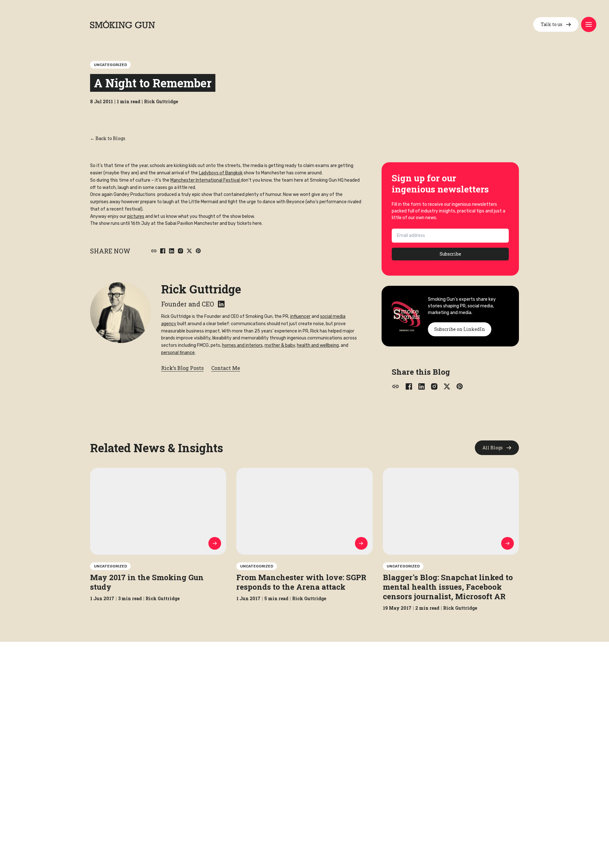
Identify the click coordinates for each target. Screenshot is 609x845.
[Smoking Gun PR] (122, 24)
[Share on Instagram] (180, 251)
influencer (300, 316)
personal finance (178, 352)
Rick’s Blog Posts (182, 368)
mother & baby (280, 345)
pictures (135, 216)
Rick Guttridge (201, 289)
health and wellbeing (318, 345)
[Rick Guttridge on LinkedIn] (221, 304)
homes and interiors (242, 345)
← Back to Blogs (107, 138)
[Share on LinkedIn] (171, 251)
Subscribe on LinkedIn (459, 329)
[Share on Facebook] (163, 251)
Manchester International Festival (205, 180)
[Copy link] (154, 251)
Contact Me (225, 368)
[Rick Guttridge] (120, 312)
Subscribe (450, 254)
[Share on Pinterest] (198, 251)
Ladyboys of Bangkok (221, 173)
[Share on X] (189, 251)
